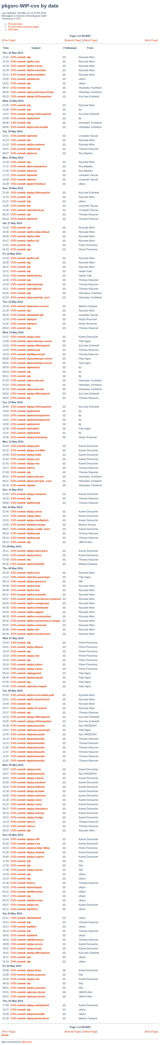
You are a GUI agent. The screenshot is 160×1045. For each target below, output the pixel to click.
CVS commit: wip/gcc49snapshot (30, 192)
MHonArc (27, 1042)
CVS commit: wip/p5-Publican (28, 184)
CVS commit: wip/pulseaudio (28, 725)
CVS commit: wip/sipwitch (26, 918)
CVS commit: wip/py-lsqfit (26, 454)
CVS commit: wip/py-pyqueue (28, 974)
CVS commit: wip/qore (24, 319)
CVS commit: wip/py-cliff (25, 839)
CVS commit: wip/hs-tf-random (29, 708)
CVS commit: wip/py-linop (26, 970)
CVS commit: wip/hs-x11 (25, 240)
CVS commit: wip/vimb (24, 136)
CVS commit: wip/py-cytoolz (27, 778)
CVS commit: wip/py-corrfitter (28, 450)
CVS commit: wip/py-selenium (28, 795)
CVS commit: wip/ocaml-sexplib (29, 127)
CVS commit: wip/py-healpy (27, 817)
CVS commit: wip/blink (24, 935)
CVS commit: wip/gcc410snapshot (31, 96)
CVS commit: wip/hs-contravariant (31, 616)
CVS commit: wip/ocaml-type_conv (31, 481)
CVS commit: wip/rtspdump (27, 284)
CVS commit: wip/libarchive (27, 891)
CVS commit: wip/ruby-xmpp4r (29, 686)
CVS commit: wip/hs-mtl (25, 258)
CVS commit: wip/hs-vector (27, 66)
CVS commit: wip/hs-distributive (29, 607)
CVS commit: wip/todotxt (25, 118)
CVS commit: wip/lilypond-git (28, 354)
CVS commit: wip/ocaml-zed (27, 476)
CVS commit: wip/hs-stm (25, 61)
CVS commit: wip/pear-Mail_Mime (30, 848)
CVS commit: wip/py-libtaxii (27, 647)
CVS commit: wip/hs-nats (25, 586)
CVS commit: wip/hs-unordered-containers (36, 599)
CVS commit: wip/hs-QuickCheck (30, 699)
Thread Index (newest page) (23, 26)
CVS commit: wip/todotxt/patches (30, 415)
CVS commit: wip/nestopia (26, 887)
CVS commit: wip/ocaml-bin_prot (30, 297)
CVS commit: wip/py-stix (25, 655)
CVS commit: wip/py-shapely (28, 852)
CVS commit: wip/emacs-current (30, 306)
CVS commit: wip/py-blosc (26, 555)
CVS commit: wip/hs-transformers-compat (35, 620)
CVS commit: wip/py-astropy (27, 813)
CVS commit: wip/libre (24, 926)
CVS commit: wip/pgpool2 (26, 673)
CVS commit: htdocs (23, 468)
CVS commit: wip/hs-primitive (28, 74)
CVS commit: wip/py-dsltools (28, 787)
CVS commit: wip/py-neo (25, 459)
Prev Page (9, 40)
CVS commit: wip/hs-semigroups (30, 603)
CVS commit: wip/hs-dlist (25, 236)
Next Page (151, 40)
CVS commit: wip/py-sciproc (27, 856)
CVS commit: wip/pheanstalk (28, 1014)
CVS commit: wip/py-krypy (26, 948)
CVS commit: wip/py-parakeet (28, 782)
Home (5, 1035)
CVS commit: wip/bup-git (25, 350)
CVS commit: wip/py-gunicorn (28, 581)
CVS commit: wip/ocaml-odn (27, 380)
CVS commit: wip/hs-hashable (28, 70)
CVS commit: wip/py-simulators (29, 808)
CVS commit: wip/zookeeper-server (31, 341)
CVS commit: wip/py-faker (26, 516)
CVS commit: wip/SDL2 (24, 909)
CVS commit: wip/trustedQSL (28, 564)
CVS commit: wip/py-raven (26, 800)
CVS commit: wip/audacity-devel (30, 1018)
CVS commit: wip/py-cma (25, 843)
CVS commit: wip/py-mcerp (27, 944)
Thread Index (15, 24)
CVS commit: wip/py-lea (25, 904)
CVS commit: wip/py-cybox (26, 664)
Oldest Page (90, 40)
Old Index (13, 29)
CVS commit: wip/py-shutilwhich (30, 520)
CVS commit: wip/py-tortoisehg (29, 437)
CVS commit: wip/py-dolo (25, 336)
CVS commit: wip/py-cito (25, 979)
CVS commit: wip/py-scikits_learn (30, 529)
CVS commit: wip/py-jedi (25, 446)
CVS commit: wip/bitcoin (25, 79)
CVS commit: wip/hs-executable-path (32, 695)
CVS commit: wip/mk (23, 485)
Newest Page (72, 40)
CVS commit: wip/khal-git (25, 149)
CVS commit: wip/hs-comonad (28, 625)
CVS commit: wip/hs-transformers (30, 634)
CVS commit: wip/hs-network (28, 144)
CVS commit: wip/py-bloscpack (29, 551)
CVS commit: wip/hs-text (25, 572)
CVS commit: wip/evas (24, 153)
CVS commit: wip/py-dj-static (28, 791)
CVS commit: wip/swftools (26, 288)
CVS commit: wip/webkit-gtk (27, 315)
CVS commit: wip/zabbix (25, 428)
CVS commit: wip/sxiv (23, 179)
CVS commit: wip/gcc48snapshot (30, 345)
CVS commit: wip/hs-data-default (30, 232)
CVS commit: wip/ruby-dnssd (28, 992)
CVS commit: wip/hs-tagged (27, 612)
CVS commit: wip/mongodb (27, 677)
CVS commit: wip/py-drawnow (28, 494)
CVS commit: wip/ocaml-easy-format (32, 92)
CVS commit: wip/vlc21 (24, 219)
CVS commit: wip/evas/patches (29, 166)
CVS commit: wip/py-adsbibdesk (30, 1005)
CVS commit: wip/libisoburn (27, 939)
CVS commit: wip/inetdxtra (26, 275)
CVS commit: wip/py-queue (27, 870)
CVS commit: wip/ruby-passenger (30, 577)
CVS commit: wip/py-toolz (26, 769)
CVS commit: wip (21, 57)
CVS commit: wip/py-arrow (26, 511)
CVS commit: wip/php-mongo (28, 524)
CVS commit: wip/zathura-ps (27, 210)
